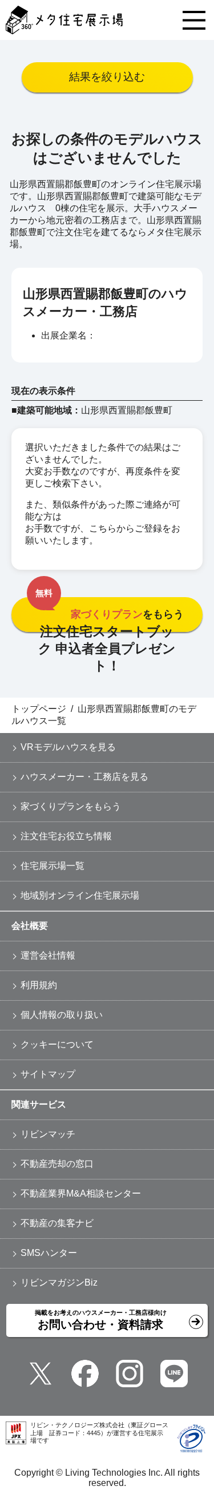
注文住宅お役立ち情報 (66, 836)
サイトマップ (48, 1074)
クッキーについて (57, 1044)
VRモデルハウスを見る (68, 747)
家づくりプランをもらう (71, 806)
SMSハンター (49, 1253)
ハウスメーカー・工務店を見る (84, 777)
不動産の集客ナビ (57, 1223)
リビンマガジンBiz (59, 1282)
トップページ (38, 709)
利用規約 (39, 985)
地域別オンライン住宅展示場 (80, 895)
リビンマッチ (48, 1134)
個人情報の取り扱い (62, 1015)
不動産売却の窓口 (57, 1164)
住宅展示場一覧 (52, 866)
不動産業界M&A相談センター (81, 1193)
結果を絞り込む (107, 77)
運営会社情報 (48, 955)
